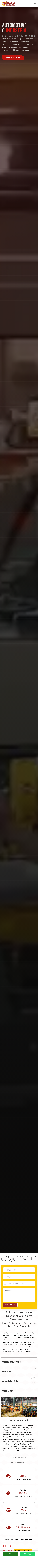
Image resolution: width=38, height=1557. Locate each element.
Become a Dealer (12, 64)
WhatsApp (27, 1554)
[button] (19, 1457)
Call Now (10, 1554)
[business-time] (8, 1476)
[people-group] (8, 1527)
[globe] (8, 1510)
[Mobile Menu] (35, 4)
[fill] (8, 1493)
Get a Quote (10, 1305)
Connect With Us (13, 58)
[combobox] (7, 1283)
